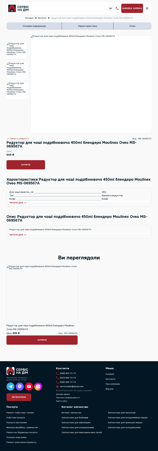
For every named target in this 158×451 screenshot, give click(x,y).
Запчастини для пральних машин (125, 423)
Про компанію (113, 384)
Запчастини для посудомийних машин (128, 418)
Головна (110, 374)
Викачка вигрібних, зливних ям (22, 427)
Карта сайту (61, 401)
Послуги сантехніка (16, 423)
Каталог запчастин (71, 413)
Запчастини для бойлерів (75, 418)
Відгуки (109, 389)
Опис (132, 26)
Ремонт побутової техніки (20, 413)
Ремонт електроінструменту (21, 442)
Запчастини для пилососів (121, 413)
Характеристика (87, 26)
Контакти (110, 379)
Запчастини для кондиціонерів (78, 427)
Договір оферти (63, 394)
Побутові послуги (15, 418)
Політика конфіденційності (68, 398)
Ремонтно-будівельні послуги (21, 432)
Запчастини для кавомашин (76, 423)
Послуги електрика (16, 437)
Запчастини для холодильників (124, 427)
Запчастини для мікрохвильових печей (82, 432)
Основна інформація (34, 26)
